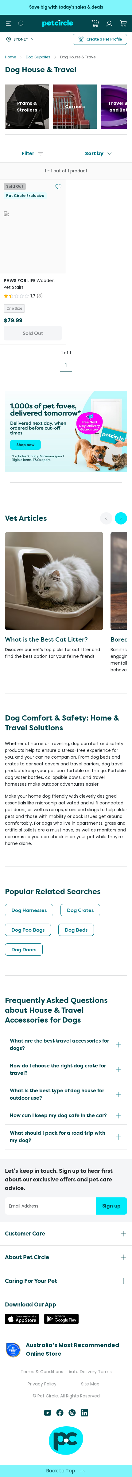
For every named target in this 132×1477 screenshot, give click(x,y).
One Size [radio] (14, 308)
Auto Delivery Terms (90, 1372)
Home (10, 57)
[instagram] (72, 1414)
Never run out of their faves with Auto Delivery (66, 7)
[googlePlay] (61, 1322)
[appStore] (22, 1322)
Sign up (111, 1206)
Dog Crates (80, 910)
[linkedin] (84, 1414)
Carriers (75, 107)
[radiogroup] (33, 308)
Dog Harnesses (29, 910)
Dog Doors (23, 949)
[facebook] (60, 1414)
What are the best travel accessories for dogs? (59, 1044)
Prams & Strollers (27, 106)
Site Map (90, 1384)
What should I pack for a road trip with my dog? (57, 1137)
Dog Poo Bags (28, 929)
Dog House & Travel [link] (78, 57)
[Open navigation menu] (8, 23)
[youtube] (47, 1414)
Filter (28, 153)
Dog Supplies (38, 57)
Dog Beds (76, 929)
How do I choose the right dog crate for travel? (58, 1069)
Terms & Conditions (42, 1372)
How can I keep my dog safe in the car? (58, 1115)
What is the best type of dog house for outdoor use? (57, 1094)
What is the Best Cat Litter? (46, 639)
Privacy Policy (42, 1384)
